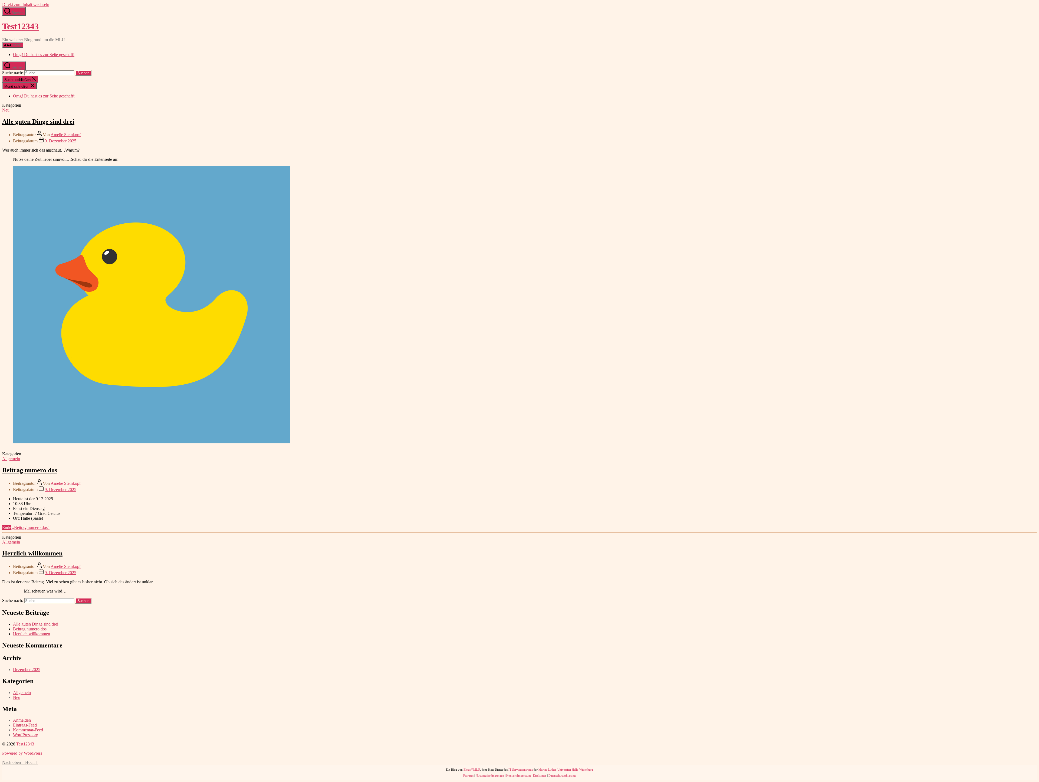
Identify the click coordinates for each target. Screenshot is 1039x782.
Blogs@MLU (471, 769)
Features (468, 775)
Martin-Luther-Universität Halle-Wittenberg (565, 769)
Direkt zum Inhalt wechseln (25, 4)
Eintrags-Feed (25, 725)
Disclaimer (539, 775)
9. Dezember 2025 (60, 141)
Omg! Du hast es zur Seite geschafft (43, 54)
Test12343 (20, 26)
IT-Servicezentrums (520, 769)
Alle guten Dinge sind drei (38, 121)
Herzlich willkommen (32, 553)
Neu (5, 110)
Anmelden (22, 720)
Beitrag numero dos (29, 470)
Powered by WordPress (22, 753)
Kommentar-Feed (28, 730)
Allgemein (11, 458)
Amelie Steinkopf (66, 134)
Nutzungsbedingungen (490, 775)
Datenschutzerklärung (562, 775)
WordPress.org (25, 734)
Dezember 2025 (26, 669)
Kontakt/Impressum (518, 775)
